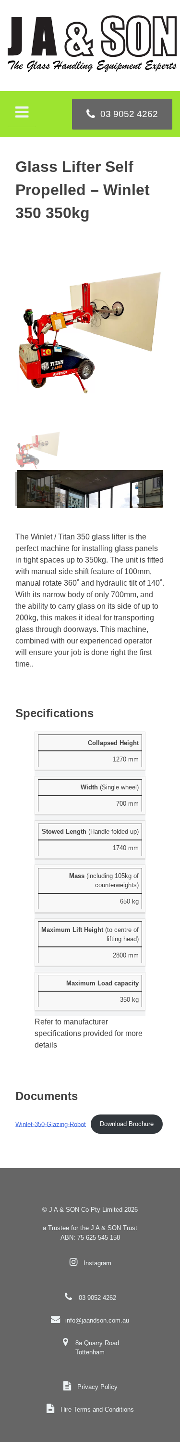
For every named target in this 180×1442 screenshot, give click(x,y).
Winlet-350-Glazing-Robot (50, 1123)
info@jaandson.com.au (97, 1320)
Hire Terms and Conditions (97, 1409)
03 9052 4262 (97, 1297)
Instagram (97, 1263)
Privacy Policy (97, 1386)
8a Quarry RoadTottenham (97, 1347)
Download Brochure (127, 1123)
